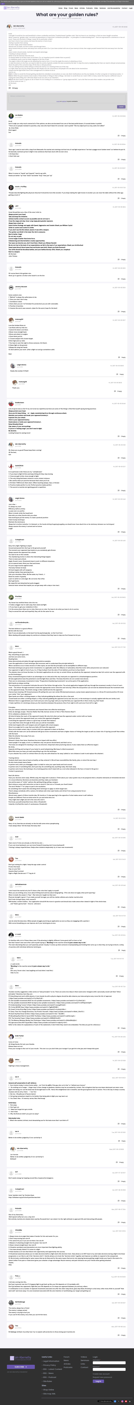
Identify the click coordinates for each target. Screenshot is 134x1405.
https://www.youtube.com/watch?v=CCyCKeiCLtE (25, 998)
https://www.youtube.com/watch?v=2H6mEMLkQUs (59, 1020)
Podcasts (89, 8)
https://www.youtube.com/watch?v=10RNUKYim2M (43, 1018)
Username (97, 1360)
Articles (82, 8)
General (64, 18)
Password (96, 1367)
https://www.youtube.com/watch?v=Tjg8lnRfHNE (41, 1007)
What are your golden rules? (74, 18)
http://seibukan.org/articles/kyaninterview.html (24, 1197)
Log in (58, 101)
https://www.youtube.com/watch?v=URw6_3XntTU (66, 1011)
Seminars (103, 8)
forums (59, 18)
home (54, 18)
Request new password (102, 1377)
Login (131, 8)
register (64, 101)
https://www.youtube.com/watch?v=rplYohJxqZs (58, 1016)
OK (2, 4)
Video (96, 8)
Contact (124, 8)
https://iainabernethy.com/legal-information (116, 1)
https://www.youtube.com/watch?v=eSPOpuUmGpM (74, 1003)
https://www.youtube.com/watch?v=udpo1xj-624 (50, 1022)
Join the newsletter (113, 8)
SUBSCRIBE (19, 1367)
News (76, 8)
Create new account (101, 1374)
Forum (71, 8)
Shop (65, 8)
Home (60, 8)
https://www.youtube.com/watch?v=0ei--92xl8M (47, 1014)
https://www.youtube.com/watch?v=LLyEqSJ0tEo (48, 1009)
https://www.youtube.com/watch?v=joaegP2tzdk (49, 1005)
